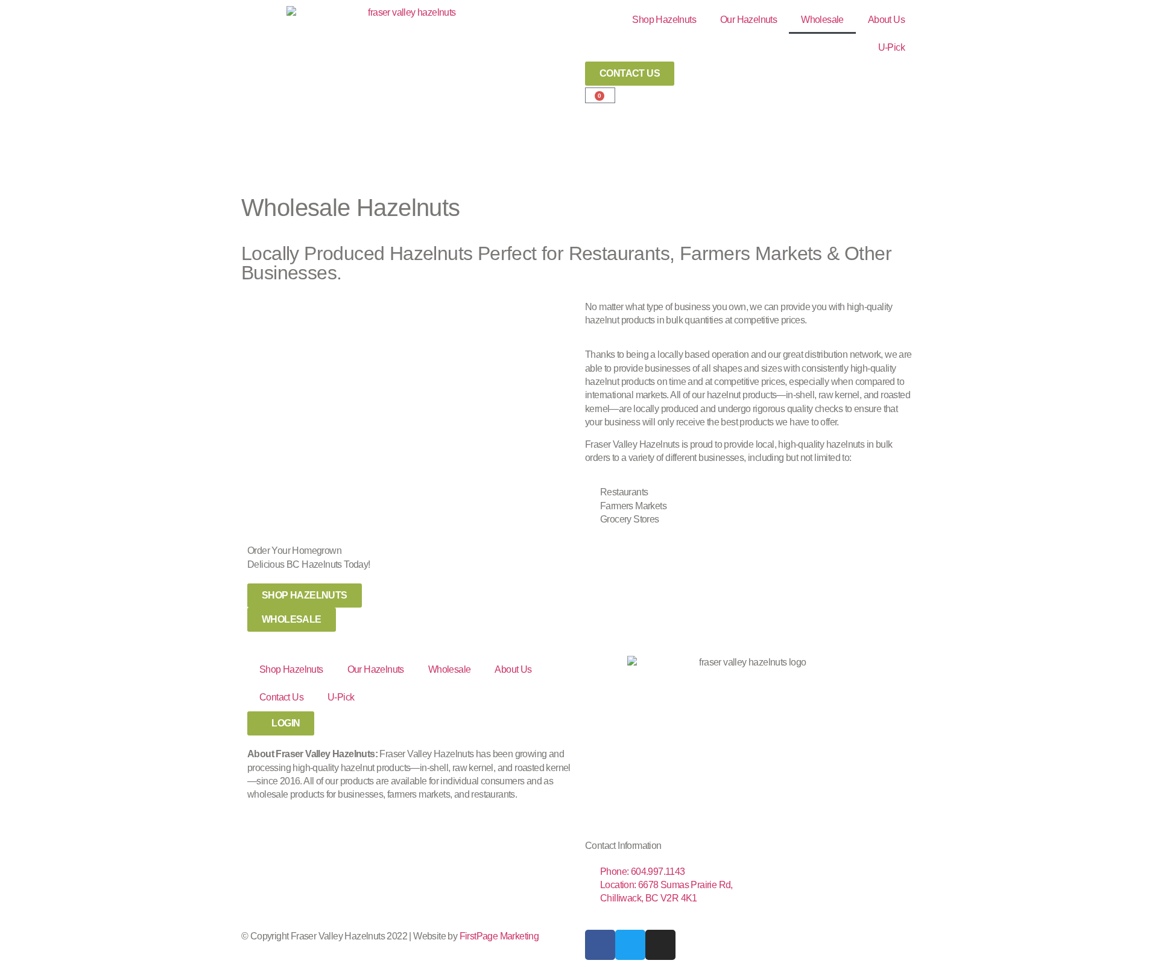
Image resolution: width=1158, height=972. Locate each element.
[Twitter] (630, 945)
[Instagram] (660, 945)
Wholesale (822, 19)
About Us (886, 19)
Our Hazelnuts (748, 19)
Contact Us (281, 697)
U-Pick (891, 47)
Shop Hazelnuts (664, 19)
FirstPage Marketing (499, 936)
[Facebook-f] (600, 945)
